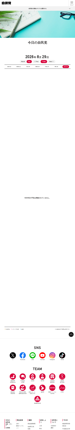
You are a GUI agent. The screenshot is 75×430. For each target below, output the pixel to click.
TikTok (62, 356)
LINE (32, 356)
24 (19, 66)
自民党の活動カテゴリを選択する (37, 8)
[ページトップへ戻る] (71, 334)
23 (9, 66)
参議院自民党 (37, 400)
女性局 (32, 380)
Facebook (22, 356)
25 (28, 66)
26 (37, 66)
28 (56, 66)
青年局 (42, 380)
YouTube (42, 356)
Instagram (52, 356)
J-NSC (62, 392)
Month (23, 61)
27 (47, 66)
